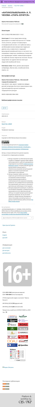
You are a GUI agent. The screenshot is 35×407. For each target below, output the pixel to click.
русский (5, 237)
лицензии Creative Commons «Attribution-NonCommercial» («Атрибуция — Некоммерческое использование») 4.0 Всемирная (16, 147)
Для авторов (6, 250)
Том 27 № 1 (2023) (18, 5)
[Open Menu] (1, 1)
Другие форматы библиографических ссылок (15, 217)
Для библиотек (7, 253)
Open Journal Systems (9, 225)
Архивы (10, 5)
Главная (4, 5)
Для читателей (6, 248)
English (5, 235)
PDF (5, 108)
